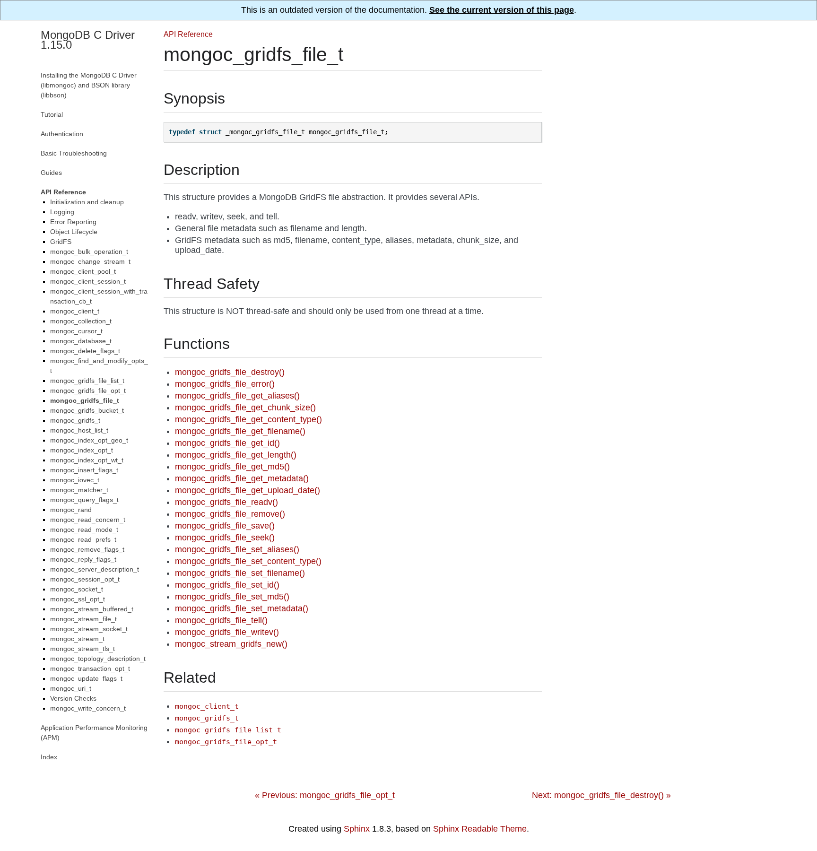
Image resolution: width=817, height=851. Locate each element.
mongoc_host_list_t (79, 430)
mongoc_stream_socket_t (89, 629)
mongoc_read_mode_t (84, 529)
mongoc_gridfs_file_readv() (226, 502)
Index (49, 757)
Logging (62, 212)
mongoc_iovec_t (74, 480)
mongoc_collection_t (81, 321)
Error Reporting (73, 222)
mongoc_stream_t (77, 639)
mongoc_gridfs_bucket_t (87, 410)
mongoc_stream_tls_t (82, 648)
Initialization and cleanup (87, 202)
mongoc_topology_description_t (98, 658)
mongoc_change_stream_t (90, 261)
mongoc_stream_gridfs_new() (231, 644)
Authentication (62, 134)
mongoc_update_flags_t (86, 678)
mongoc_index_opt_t (81, 450)
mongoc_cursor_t (76, 331)
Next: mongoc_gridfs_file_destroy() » (601, 795)
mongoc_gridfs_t (75, 420)
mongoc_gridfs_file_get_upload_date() (247, 490)
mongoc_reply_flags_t (83, 559)
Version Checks (73, 698)
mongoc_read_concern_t (87, 519)
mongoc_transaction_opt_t (90, 668)
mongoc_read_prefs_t (83, 539)
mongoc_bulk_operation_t (89, 251)
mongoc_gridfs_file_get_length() (235, 455)
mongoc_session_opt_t (85, 579)
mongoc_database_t (81, 341)
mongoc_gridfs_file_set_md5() (232, 596)
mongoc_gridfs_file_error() (225, 384)
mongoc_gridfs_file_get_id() (227, 443)
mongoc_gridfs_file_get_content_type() (248, 419)
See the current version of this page (501, 10)
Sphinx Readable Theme (480, 829)
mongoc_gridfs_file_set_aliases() (237, 549)
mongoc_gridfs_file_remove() (230, 514)
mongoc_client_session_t (88, 281)
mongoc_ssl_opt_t (77, 599)
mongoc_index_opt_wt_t (86, 460)
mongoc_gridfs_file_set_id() (227, 585)
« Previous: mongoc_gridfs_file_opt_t (325, 795)
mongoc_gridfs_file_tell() (221, 620)
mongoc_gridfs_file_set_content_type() (248, 561)
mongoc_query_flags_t (84, 500)
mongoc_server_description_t (94, 569)
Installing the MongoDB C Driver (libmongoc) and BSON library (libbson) (89, 85)
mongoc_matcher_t (79, 490)
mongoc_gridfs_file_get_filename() (240, 431)
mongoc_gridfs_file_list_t (87, 380)
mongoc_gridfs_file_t (84, 400)
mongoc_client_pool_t (83, 271)
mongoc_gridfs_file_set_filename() (240, 573)
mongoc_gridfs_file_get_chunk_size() (245, 407)
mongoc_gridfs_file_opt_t (88, 390)
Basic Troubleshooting (74, 153)
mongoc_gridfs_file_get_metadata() (242, 478)
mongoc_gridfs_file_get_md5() (232, 466)
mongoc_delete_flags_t (85, 351)
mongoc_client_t (74, 311)
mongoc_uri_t (70, 688)
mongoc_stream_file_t (83, 619)
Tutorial (52, 114)
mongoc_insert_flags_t (84, 470)
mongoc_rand (71, 509)
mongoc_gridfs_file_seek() (225, 537)
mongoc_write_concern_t (88, 708)
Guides (51, 172)
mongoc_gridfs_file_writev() (227, 632)
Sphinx (357, 829)
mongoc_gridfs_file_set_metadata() (241, 608)
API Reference (188, 34)
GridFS (60, 241)
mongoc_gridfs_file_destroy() (230, 372)
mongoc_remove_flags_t (87, 549)
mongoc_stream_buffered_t (91, 609)
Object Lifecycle (73, 231)
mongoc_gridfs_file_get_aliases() (237, 395)
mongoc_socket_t (76, 589)
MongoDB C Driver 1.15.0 (88, 39)
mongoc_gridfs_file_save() (225, 525)
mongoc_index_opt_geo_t (89, 440)
